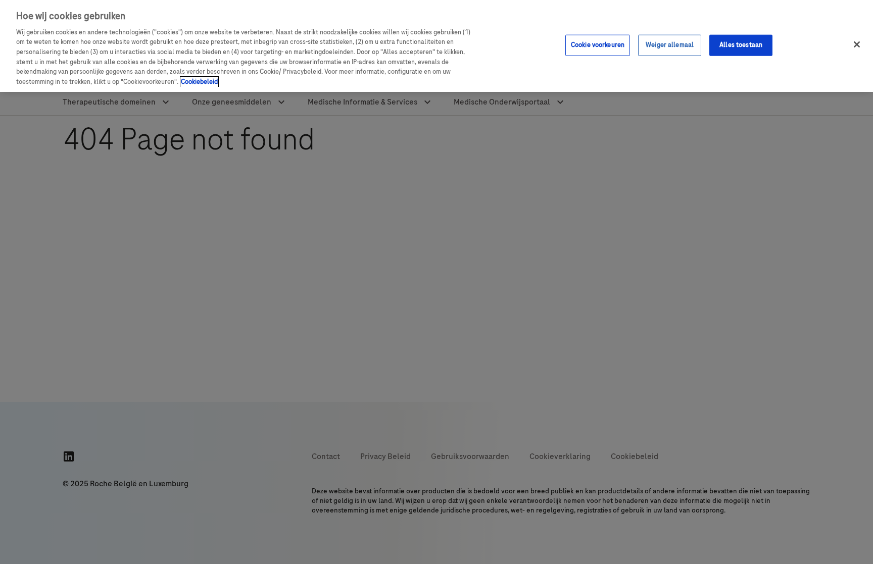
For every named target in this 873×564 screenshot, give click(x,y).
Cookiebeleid (199, 81)
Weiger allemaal (670, 44)
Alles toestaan (740, 44)
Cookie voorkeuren (597, 44)
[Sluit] (857, 44)
